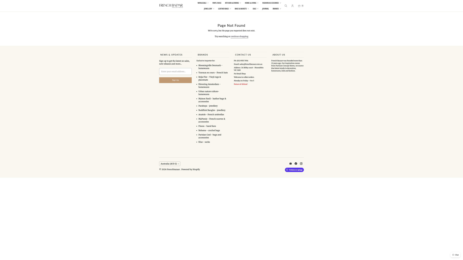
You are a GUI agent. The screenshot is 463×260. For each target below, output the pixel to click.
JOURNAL (265, 8)
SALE (254, 8)
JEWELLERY (208, 8)
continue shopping (239, 36)
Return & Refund (240, 84)
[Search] (285, 6)
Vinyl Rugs (216, 3)
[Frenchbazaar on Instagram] (301, 163)
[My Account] (292, 6)
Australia (169, 163)
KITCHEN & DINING (232, 3)
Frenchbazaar (173, 169)
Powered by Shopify (190, 169)
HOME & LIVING (250, 3)
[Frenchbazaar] (171, 5)
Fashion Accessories (270, 3)
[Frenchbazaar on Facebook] (296, 163)
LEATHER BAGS (223, 8)
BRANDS (276, 8)
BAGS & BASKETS (241, 8)
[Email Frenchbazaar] (290, 163)
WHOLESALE (202, 3)
